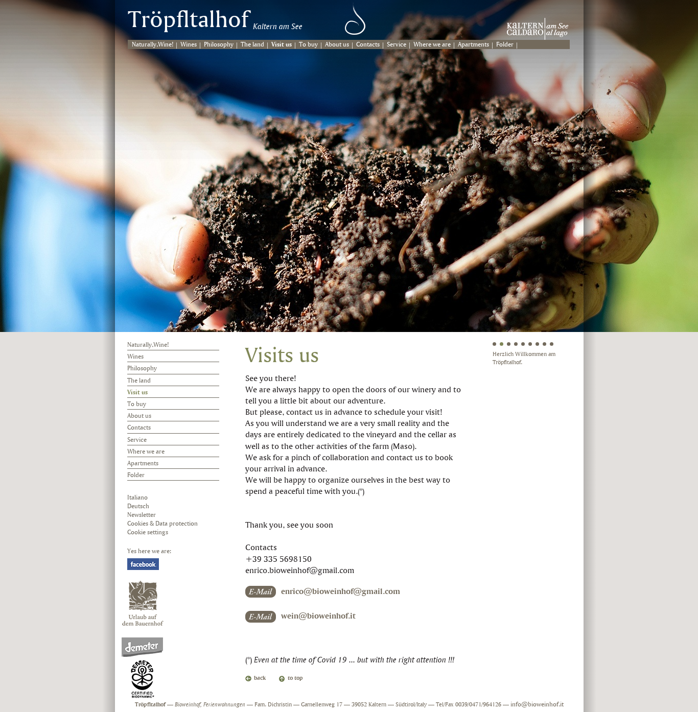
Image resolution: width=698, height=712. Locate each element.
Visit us (281, 44)
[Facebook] (143, 564)
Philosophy (219, 44)
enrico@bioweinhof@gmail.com (340, 591)
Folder (505, 44)
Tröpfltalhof (188, 21)
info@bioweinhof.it (537, 704)
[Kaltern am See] (537, 29)
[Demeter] (142, 667)
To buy (308, 44)
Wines (188, 44)
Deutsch (138, 506)
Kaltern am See (278, 26)
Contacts (368, 44)
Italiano (137, 497)
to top (295, 678)
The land (252, 44)
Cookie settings (147, 532)
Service (396, 44)
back (260, 678)
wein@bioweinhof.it (318, 616)
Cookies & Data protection (162, 523)
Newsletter (141, 515)
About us (337, 44)
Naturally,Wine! (152, 44)
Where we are (432, 44)
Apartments (473, 44)
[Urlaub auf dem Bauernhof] (143, 603)
